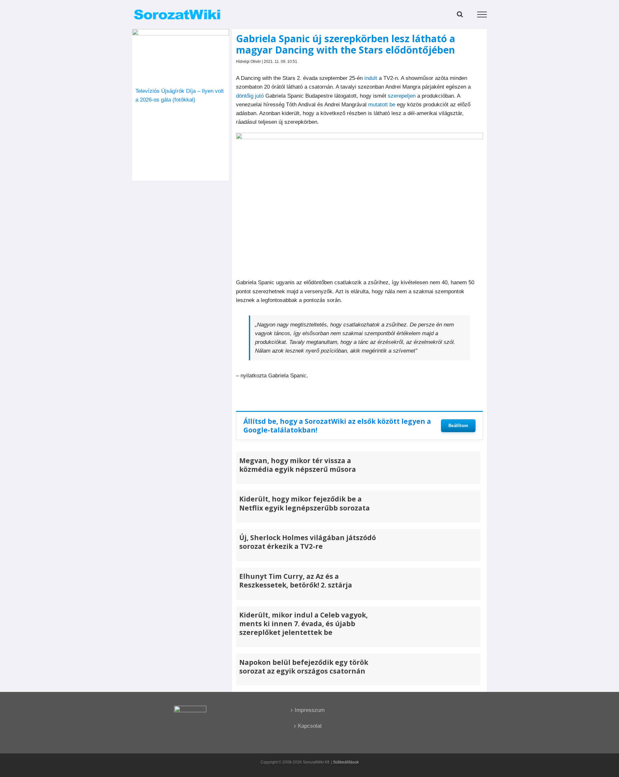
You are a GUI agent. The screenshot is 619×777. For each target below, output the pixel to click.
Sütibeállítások (346, 762)
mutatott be (381, 105)
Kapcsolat (310, 726)
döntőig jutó (250, 96)
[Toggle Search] (460, 14)
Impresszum (310, 710)
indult (370, 78)
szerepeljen (402, 96)
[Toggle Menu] (482, 14)
